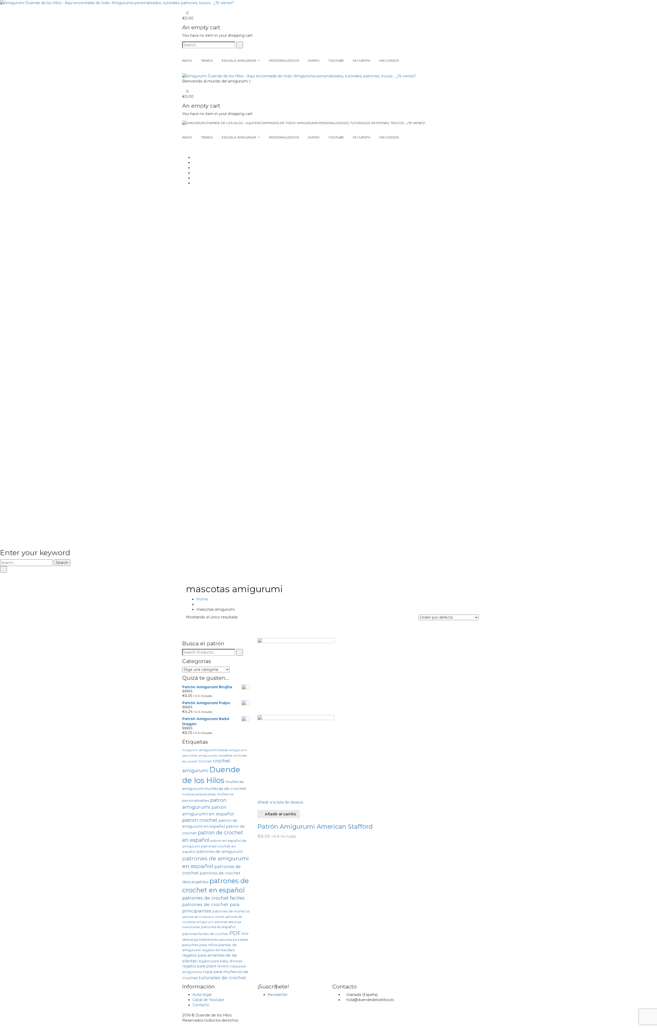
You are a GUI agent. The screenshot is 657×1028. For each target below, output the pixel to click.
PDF (235, 933)
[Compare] (258, 794)
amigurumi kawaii (213, 750)
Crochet (205, 761)
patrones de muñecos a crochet (203, 917)
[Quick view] (258, 807)
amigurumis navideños (215, 755)
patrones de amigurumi (220, 851)
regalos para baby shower (220, 961)
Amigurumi (190, 750)
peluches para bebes (233, 939)
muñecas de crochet (225, 788)
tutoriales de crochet (222, 977)
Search (62, 562)
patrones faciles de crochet (205, 934)
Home (202, 599)
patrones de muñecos (230, 911)
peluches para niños (199, 945)
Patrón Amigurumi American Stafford (315, 826)
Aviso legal (201, 994)
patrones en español (218, 927)
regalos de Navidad (218, 950)
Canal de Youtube (208, 999)
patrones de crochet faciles (213, 898)
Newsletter (278, 994)
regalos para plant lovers (205, 966)
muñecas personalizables (199, 794)
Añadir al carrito (280, 814)
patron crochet (199, 820)
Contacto (200, 1005)
